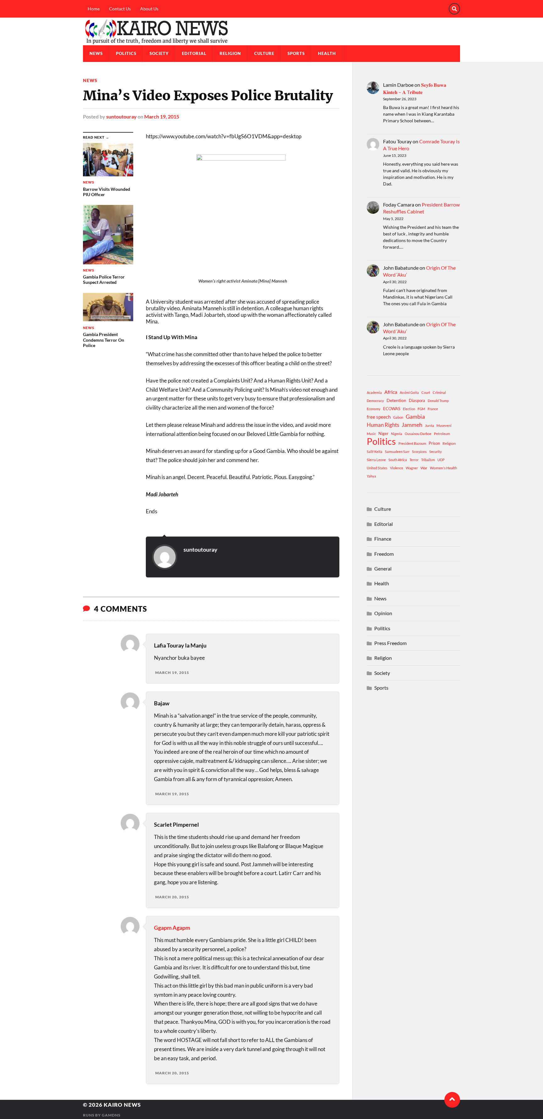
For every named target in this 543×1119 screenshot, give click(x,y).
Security (435, 451)
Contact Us (120, 8)
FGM (421, 409)
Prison (434, 443)
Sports (296, 53)
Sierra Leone (376, 460)
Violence (396, 468)
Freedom (384, 554)
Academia (374, 392)
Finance (382, 539)
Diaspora (417, 400)
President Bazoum (412, 443)
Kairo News (122, 1104)
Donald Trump (438, 401)
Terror (414, 460)
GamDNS (111, 1115)
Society (159, 53)
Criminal (439, 392)
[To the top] (452, 1100)
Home (94, 8)
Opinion (383, 613)
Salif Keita (374, 451)
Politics (126, 53)
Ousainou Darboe (418, 434)
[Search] (454, 8)
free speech (379, 417)
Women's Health (443, 468)
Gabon (398, 417)
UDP (441, 460)
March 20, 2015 (172, 897)
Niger (383, 433)
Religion (230, 53)
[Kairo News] (271, 31)
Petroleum (442, 434)
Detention (396, 400)
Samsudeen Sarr (397, 451)
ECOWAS (391, 408)
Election (409, 409)
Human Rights (383, 425)
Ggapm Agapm (172, 927)
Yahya (371, 476)
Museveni (444, 425)
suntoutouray (121, 116)
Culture (264, 53)
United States (377, 468)
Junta (429, 425)
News (96, 53)
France (433, 409)
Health (327, 53)
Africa (390, 392)
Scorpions (419, 451)
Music (371, 434)
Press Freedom (390, 643)
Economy (374, 409)
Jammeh (412, 425)
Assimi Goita (409, 392)
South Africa (397, 460)
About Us (149, 8)
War (423, 468)
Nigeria (396, 434)
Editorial (194, 53)
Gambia (415, 416)
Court (425, 392)
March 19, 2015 (161, 116)
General (383, 568)
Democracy (375, 401)
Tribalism (428, 460)
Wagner (412, 468)
